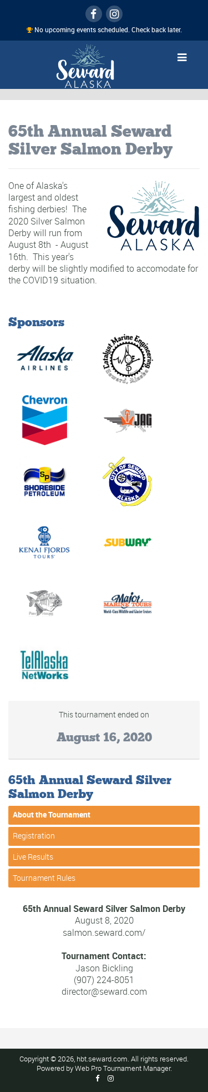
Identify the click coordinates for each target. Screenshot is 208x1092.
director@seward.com (104, 992)
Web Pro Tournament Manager (122, 1068)
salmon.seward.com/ (104, 932)
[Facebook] (93, 14)
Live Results (33, 857)
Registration (34, 836)
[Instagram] (114, 14)
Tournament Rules (44, 878)
